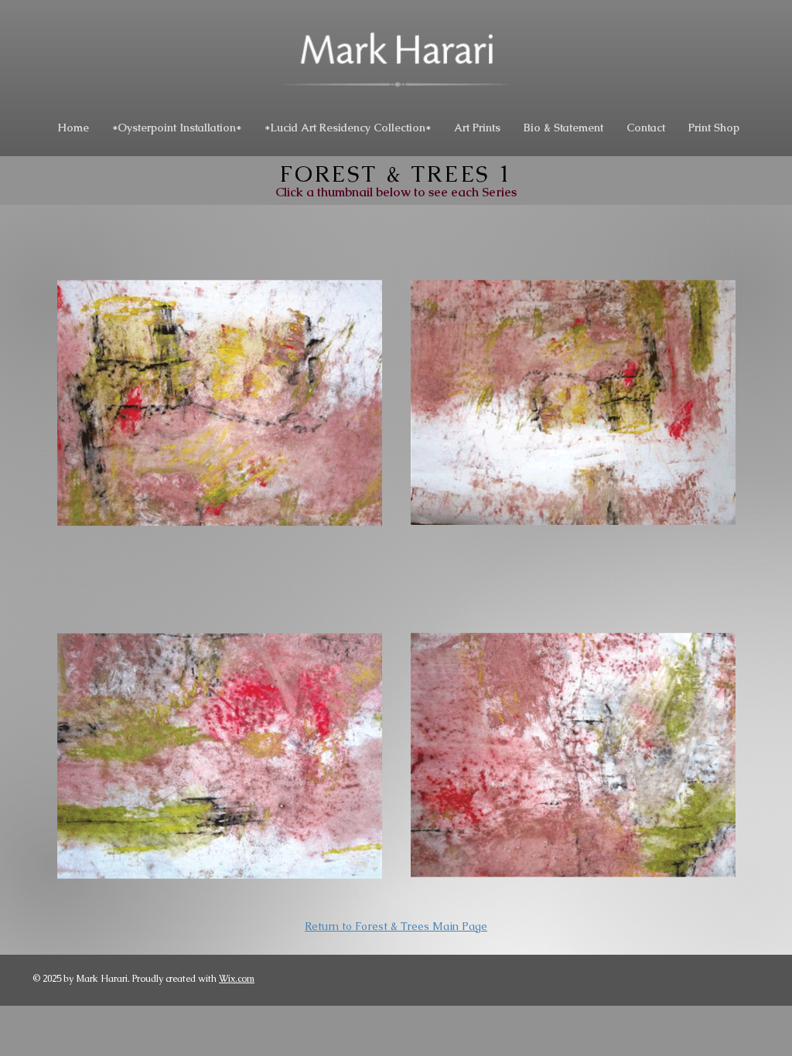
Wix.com (236, 979)
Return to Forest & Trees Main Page (396, 926)
